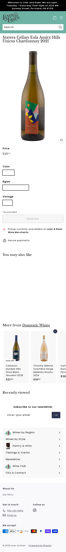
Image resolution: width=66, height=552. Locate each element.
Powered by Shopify (40, 545)
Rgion (6, 181)
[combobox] (33, 27)
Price (6, 148)
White (8, 172)
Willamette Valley (15, 187)
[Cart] (54, 17)
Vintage (8, 196)
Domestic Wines (36, 325)
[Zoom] (61, 140)
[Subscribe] (56, 415)
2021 (7, 202)
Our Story (8, 494)
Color (6, 166)
